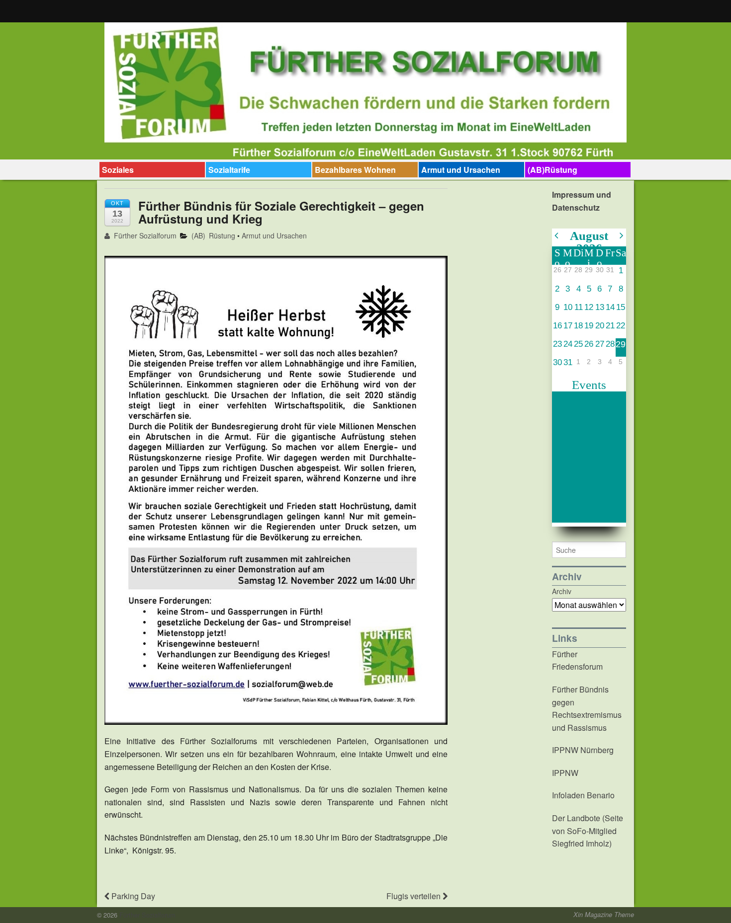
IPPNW (565, 772)
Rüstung (222, 235)
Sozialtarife (229, 169)
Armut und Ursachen (460, 169)
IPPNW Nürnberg (583, 750)
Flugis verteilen (414, 896)
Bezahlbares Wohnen (355, 169)
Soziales (118, 169)
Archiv (561, 591)
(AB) (198, 235)
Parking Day (132, 896)
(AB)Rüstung (552, 169)
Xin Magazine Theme (603, 914)
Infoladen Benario (583, 795)
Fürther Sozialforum (144, 235)
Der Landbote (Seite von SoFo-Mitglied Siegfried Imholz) (587, 830)
